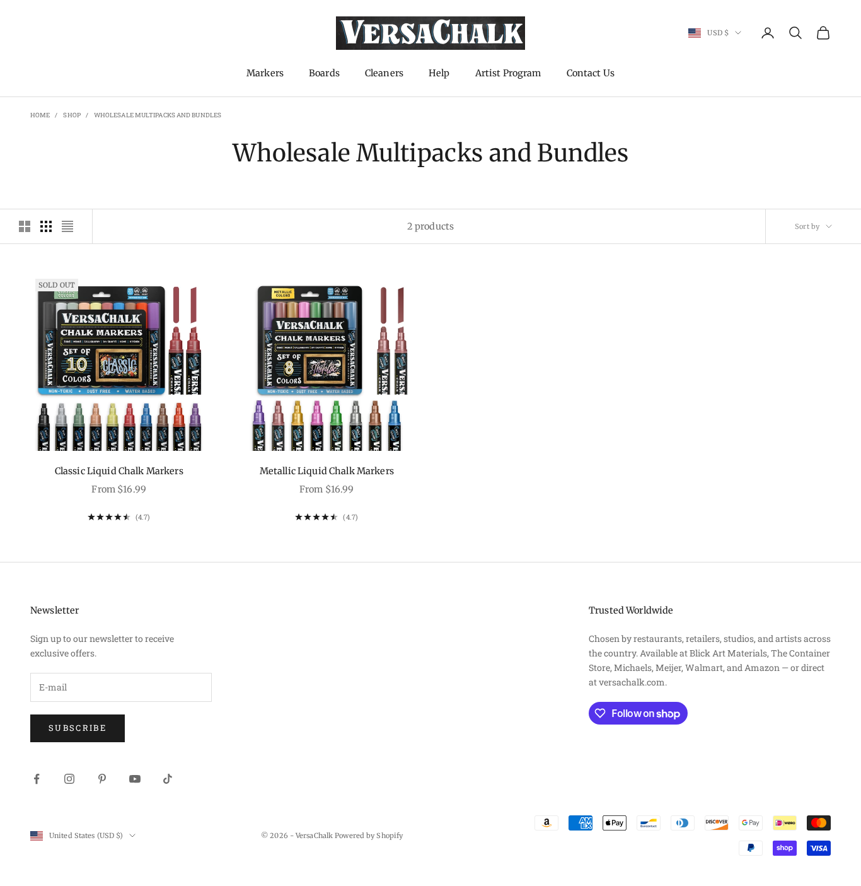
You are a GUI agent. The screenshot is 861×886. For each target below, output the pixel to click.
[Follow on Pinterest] (102, 778)
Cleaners (384, 73)
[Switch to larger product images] (24, 226)
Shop (71, 115)
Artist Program (508, 73)
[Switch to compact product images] (67, 226)
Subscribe (78, 727)
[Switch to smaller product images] (46, 226)
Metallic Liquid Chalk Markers (327, 471)
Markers (265, 73)
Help (439, 73)
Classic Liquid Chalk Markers (119, 471)
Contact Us (591, 73)
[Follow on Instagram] (69, 778)
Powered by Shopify (369, 835)
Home (40, 115)
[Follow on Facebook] (36, 778)
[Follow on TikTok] (167, 778)
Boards (324, 73)
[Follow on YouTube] (135, 778)
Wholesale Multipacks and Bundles (157, 115)
